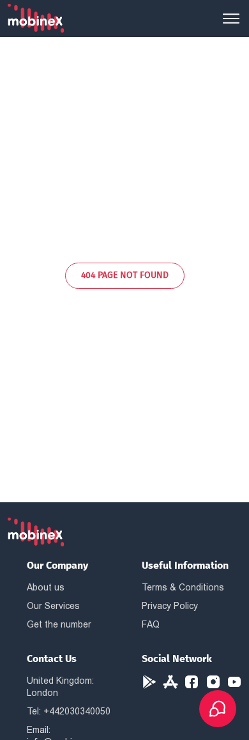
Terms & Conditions (183, 587)
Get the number (59, 624)
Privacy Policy (170, 606)
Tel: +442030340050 (68, 711)
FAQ (151, 624)
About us (45, 587)
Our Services (53, 606)
